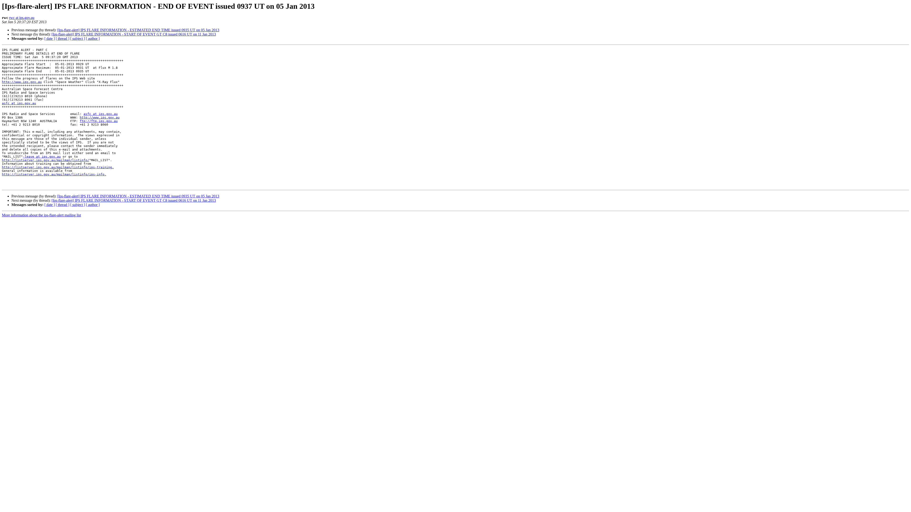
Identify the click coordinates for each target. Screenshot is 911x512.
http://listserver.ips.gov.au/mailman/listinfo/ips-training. (58, 167)
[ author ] (93, 39)
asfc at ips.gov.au (19, 103)
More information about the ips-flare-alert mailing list (41, 215)
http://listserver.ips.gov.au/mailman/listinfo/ (45, 160)
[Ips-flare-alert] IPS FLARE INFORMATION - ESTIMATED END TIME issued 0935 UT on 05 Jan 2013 (138, 30)
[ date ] (49, 39)
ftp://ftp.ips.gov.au (99, 121)
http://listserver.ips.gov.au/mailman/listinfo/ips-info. (54, 174)
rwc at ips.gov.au (21, 18)
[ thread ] (62, 39)
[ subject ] (77, 39)
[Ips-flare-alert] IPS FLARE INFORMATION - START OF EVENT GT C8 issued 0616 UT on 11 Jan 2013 (133, 34)
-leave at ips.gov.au (42, 156)
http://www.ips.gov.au (22, 82)
